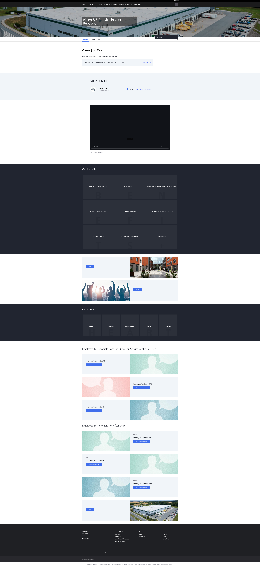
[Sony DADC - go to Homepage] (88, 4)
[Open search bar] (176, 4)
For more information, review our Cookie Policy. (130, 566)
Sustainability (121, 4)
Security (165, 538)
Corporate (84, 552)
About (100, 4)
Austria (93, 39)
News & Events (128, 4)
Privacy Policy (103, 552)
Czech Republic (85, 39)
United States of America (144, 538)
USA (99, 39)
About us (165, 534)
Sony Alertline (120, 552)
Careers (115, 4)
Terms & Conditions (93, 552)
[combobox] (166, 37)
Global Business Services (120, 541)
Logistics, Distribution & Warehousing (122, 539)
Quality (165, 536)
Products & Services (107, 4)
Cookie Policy (111, 552)
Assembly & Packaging (119, 538)
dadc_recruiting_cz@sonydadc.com (144, 89)
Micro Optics (117, 534)
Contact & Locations (137, 4)
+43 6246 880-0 (85, 538)
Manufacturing (118, 536)
